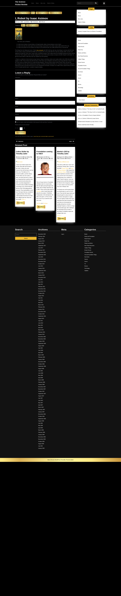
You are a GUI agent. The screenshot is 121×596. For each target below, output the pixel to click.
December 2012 (42, 277)
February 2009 (41, 357)
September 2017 (42, 245)
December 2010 (42, 311)
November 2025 (42, 234)
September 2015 (42, 254)
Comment (17, 77)
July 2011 (40, 297)
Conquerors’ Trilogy (61, 172)
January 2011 (41, 309)
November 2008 (42, 361)
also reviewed (40, 50)
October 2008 (41, 364)
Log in (62, 234)
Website (17, 114)
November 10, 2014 (43, 157)
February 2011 (41, 307)
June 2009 (40, 350)
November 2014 (42, 261)
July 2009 (40, 348)
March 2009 (41, 354)
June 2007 (40, 400)
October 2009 (41, 341)
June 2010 (40, 323)
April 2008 (40, 377)
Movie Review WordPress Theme (56, 459)
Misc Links (43, 3)
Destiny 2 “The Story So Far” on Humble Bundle (93, 109)
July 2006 (40, 423)
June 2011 (40, 300)
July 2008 (40, 370)
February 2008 (41, 382)
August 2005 (41, 443)
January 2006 (41, 434)
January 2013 (41, 275)
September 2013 (42, 270)
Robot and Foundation (41, 12)
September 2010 (42, 316)
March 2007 (41, 407)
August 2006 (41, 420)
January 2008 (41, 384)
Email (16, 106)
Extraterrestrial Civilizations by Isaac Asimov (88, 121)
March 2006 (41, 430)
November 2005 (42, 439)
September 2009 (42, 343)
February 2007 (41, 409)
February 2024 (41, 236)
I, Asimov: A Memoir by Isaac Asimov (90, 118)
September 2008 (42, 366)
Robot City (80, 49)
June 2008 (40, 373)
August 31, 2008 (63, 157)
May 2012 (40, 284)
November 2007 (42, 389)
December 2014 (42, 259)
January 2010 (41, 334)
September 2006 (42, 418)
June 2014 (40, 266)
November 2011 (42, 291)
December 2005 (42, 436)
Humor (79, 78)
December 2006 (42, 414)
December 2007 (42, 386)
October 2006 (41, 416)
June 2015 (40, 256)
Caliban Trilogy (81, 59)
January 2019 (41, 241)
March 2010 (41, 329)
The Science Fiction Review (22, 12)
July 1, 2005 (20, 21)
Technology (80, 87)
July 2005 (40, 446)
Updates (80, 90)
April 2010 (40, 327)
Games (79, 75)
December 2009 (42, 336)
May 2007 (40, 402)
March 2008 (41, 379)
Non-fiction (80, 71)
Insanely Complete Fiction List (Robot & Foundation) (90, 31)
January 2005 (41, 448)
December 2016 (42, 252)
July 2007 (40, 398)
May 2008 (40, 375)
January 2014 (41, 268)
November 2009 (42, 338)
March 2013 (41, 272)
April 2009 (40, 352)
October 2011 (41, 293)
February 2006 (41, 432)
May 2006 (40, 425)
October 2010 (41, 313)
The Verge (45, 203)
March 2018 (41, 243)
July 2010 (40, 320)
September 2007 (42, 393)
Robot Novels (81, 46)
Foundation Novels (82, 65)
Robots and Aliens (82, 52)
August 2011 (41, 295)
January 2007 (41, 411)
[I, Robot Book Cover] (18, 33)
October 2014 (41, 263)
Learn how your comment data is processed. (43, 136)
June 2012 (40, 282)
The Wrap (38, 191)
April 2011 (40, 302)
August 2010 (41, 318)
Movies (79, 84)
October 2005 (41, 441)
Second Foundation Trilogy (84, 68)
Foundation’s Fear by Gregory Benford (91, 115)
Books (37, 3)
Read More (21, 203)
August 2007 (41, 395)
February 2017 (41, 250)
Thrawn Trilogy (65, 168)
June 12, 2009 (21, 157)
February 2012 (41, 286)
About (32, 3)
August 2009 (41, 345)
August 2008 (41, 368)
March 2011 (41, 304)
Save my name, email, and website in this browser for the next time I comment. (34, 122)
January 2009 (41, 359)
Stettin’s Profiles (50, 3)
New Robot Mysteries (83, 56)
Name (17, 98)
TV (78, 81)
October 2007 (41, 391)
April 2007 (40, 405)
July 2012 (40, 279)
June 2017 (40, 247)
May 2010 (40, 325)
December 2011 (42, 288)
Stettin (27, 21)
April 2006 (40, 427)
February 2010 (41, 332)
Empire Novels (81, 62)
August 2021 (41, 238)
